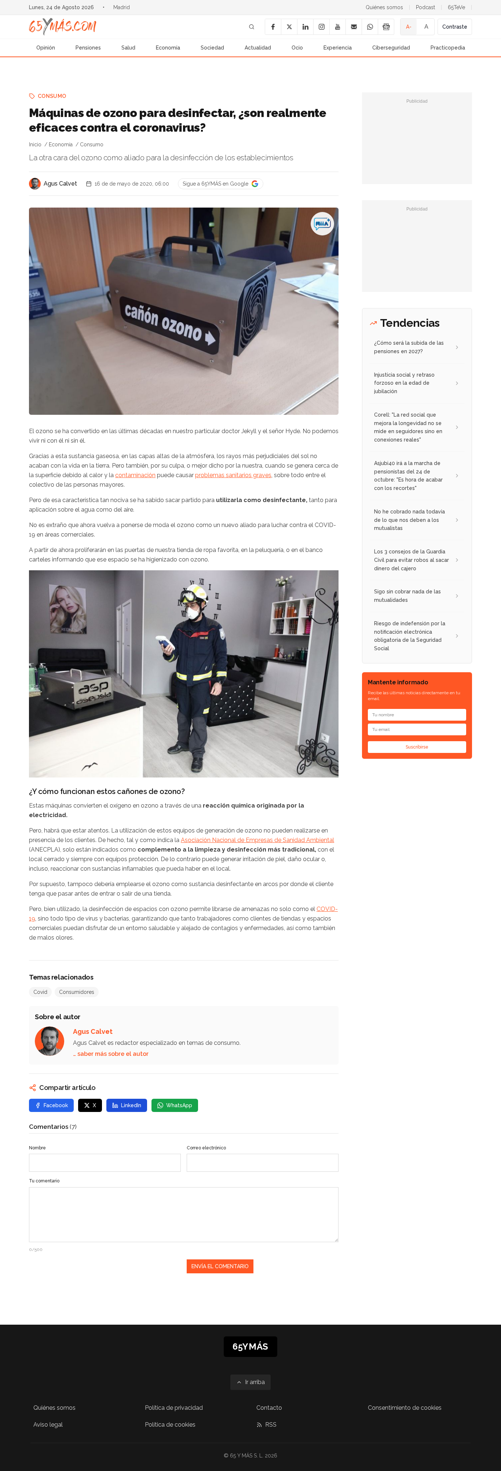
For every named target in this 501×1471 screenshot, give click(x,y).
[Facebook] (273, 27)
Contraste (454, 27)
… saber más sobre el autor (111, 1053)
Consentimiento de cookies (405, 1407)
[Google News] (386, 27)
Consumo (52, 96)
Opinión (45, 48)
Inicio (35, 144)
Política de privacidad (174, 1407)
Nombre (37, 1147)
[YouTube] (337, 27)
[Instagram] (321, 27)
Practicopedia (448, 48)
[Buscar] (251, 26)
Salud (128, 48)
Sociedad (212, 48)
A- (409, 27)
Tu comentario (44, 1180)
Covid (40, 992)
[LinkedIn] (305, 27)
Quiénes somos (384, 7)
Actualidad (258, 48)
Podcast (425, 7)
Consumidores (76, 992)
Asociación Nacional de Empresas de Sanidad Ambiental (257, 840)
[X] (289, 27)
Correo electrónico (206, 1147)
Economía (168, 48)
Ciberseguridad (391, 48)
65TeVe (456, 7)
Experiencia (337, 48)
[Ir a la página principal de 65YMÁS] (62, 27)
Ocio (297, 48)
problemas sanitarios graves (233, 475)
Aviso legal (48, 1424)
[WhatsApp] (370, 27)
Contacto (269, 1407)
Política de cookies (170, 1424)
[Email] (353, 27)
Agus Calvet (60, 183)
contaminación (135, 475)
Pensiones (88, 48)
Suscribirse (417, 747)
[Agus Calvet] (35, 184)
